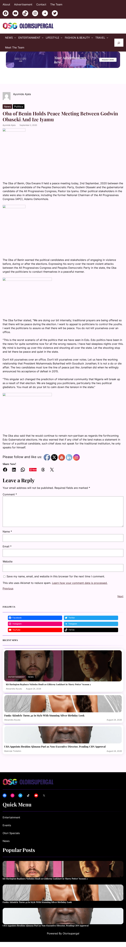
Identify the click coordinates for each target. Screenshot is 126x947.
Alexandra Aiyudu (14, 688)
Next (120, 596)
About (6, 4)
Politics (18, 106)
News (7, 106)
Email (7, 546)
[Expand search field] (118, 43)
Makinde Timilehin (12, 751)
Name (7, 531)
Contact (41, 4)
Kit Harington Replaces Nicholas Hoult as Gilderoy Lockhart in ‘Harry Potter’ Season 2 (48, 684)
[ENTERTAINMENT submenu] (42, 37)
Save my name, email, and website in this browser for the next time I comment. (56, 576)
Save (34, 469)
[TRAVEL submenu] (107, 37)
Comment (10, 494)
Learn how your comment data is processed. (79, 583)
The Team (56, 4)
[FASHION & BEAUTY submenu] (92, 37)
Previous (8, 588)
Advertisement (23, 4)
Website (7, 561)
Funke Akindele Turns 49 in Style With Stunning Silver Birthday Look (44, 715)
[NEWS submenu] (15, 37)
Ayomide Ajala (9, 125)
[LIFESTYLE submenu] (61, 37)
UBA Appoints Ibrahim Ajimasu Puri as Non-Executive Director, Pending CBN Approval (55, 746)
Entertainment (16, 677)
